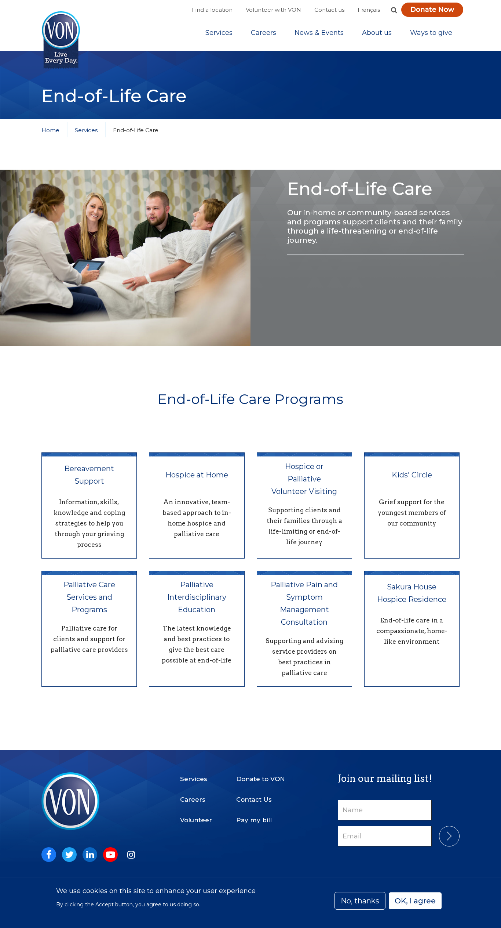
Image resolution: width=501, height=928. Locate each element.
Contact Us (254, 799)
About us (377, 33)
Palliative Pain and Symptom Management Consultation (304, 603)
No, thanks (360, 900)
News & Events (319, 33)
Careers (263, 33)
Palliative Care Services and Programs (89, 597)
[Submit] (449, 836)
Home (50, 130)
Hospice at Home (196, 474)
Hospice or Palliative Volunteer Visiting (304, 479)
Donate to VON (260, 779)
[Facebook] (48, 854)
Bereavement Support (89, 474)
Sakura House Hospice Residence (411, 593)
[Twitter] (69, 854)
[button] (394, 10)
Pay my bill (254, 820)
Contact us (329, 9)
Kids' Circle (412, 474)
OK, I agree (415, 900)
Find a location (212, 9)
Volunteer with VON (273, 9)
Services (219, 33)
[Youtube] (110, 854)
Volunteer (196, 820)
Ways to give (431, 33)
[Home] (60, 40)
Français (369, 9)
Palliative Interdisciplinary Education (196, 597)
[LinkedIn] (90, 854)
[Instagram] (131, 854)
